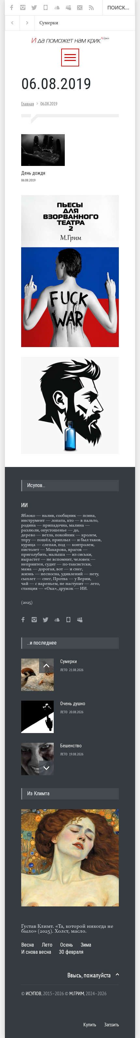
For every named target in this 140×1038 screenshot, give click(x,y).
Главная (27, 104)
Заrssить (111, 1024)
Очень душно (72, 703)
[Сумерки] (37, 675)
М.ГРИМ (76, 993)
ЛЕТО (63, 670)
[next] (46, 768)
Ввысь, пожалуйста (89, 975)
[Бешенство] (37, 759)
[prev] (46, 666)
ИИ (24, 505)
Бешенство (71, 745)
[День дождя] (43, 150)
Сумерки (43, 23)
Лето (47, 945)
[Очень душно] (37, 717)
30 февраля (71, 952)
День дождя (33, 173)
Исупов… (36, 485)
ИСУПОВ (33, 993)
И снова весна (36, 952)
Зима (86, 945)
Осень (66, 945)
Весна (27, 945)
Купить (89, 1024)
